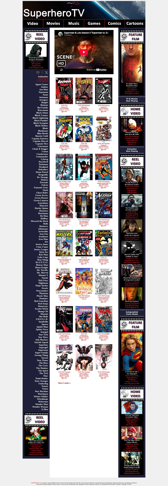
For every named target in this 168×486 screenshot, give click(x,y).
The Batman (134, 303)
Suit (135, 88)
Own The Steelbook (132, 136)
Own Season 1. (130, 286)
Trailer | (127, 237)
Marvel (40, 78)
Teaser (135, 140)
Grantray (45, 78)
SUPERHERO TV (36, 483)
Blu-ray (131, 138)
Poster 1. (133, 91)
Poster (38, 65)
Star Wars (39, 81)
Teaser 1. (34, 62)
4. (41, 62)
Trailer (32, 445)
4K (126, 138)
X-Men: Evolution (36, 452)
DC (37, 80)
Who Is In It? (36, 63)
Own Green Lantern (132, 239)
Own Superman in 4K (131, 383)
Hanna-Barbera (44, 80)
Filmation (45, 81)
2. (37, 62)
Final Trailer (129, 186)
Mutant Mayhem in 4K (132, 473)
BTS (127, 214)
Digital (129, 142)
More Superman (131, 425)
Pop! (131, 284)
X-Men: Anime (36, 450)
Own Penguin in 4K (132, 307)
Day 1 (129, 90)
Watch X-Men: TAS (36, 449)
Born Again (134, 214)
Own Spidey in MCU (132, 93)
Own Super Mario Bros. (132, 450)
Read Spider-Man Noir (132, 262)
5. (137, 381)
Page (33, 65)
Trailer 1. (129, 258)
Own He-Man (132, 192)
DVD (136, 138)
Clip (137, 186)
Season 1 (39, 445)
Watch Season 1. (131, 218)
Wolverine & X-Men (36, 454)
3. (39, 62)
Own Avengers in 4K (36, 67)
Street (134, 90)
